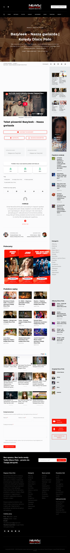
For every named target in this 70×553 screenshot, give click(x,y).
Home (9, 14)
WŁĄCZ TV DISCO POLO (58, 6)
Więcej (59, 14)
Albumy (30, 14)
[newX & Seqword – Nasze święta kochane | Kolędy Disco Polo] (40, 332)
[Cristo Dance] (53, 372)
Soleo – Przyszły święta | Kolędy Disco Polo (25, 322)
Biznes (44, 478)
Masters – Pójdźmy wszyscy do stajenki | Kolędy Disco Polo (40, 302)
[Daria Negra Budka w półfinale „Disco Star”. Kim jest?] (53, 174)
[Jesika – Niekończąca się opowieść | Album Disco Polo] (53, 313)
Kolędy (41, 27)
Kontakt (58, 488)
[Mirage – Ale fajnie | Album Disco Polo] (53, 330)
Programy (55, 264)
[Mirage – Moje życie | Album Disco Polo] (53, 338)
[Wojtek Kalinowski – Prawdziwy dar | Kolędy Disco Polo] (25, 332)
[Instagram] (12, 531)
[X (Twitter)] (54, 64)
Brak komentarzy (31, 51)
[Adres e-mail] (65, 64)
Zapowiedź (37, 14)
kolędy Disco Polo (17, 179)
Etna (58, 387)
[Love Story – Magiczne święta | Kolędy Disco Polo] (10, 332)
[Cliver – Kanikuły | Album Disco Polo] (53, 323)
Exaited (59, 392)
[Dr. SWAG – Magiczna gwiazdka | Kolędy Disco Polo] (25, 295)
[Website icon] (25, 221)
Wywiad (54, 270)
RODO (58, 496)
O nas (57, 476)
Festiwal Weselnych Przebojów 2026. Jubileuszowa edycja (61, 196)
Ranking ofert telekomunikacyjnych (61, 512)
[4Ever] (53, 377)
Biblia (43, 498)
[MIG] (53, 382)
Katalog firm (46, 486)
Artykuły (16, 14)
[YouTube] (15, 531)
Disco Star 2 (55, 250)
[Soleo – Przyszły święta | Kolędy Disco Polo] (25, 314)
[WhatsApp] (61, 64)
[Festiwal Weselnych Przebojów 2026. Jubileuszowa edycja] (53, 194)
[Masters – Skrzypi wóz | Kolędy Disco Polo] (10, 314)
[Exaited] (53, 392)
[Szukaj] (4, 14)
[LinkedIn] (58, 64)
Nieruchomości (46, 480)
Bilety (57, 478)
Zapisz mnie (61, 460)
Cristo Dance (60, 372)
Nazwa (5, 417)
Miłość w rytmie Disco (58, 258)
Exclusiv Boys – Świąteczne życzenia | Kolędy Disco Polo (40, 322)
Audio (44, 14)
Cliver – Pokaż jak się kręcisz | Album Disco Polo (61, 305)
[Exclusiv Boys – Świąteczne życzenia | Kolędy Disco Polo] (40, 314)
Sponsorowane (56, 266)
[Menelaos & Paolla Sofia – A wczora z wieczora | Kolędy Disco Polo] (10, 295)
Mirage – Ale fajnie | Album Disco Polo (60, 331)
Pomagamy (59, 484)
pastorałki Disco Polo (10, 182)
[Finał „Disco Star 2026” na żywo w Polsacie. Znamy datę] (53, 184)
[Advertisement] (25, 80)
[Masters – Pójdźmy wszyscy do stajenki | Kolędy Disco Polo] (40, 295)
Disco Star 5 (55, 252)
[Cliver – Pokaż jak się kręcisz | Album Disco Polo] (53, 304)
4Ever (58, 377)
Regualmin (59, 494)
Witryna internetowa (38, 417)
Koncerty (54, 256)
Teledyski (52, 14)
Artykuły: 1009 (25, 224)
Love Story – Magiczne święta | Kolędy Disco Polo (8, 339)
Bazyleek (7, 179)
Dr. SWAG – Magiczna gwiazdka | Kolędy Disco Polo (25, 302)
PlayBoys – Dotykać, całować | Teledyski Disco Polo (58, 142)
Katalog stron (46, 488)
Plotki (23, 14)
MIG (58, 382)
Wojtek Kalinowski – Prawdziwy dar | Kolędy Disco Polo (24, 339)
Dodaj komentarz (8, 424)
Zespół (54, 274)
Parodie (54, 260)
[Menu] (4, 7)
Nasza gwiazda (28, 179)
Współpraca (59, 486)
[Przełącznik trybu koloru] (8, 7)
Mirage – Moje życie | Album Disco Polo (60, 339)
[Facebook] (51, 64)
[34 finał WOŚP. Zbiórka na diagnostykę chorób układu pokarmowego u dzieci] (53, 206)
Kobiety (44, 476)
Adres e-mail (22, 417)
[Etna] (53, 387)
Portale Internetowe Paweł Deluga (42, 549)
